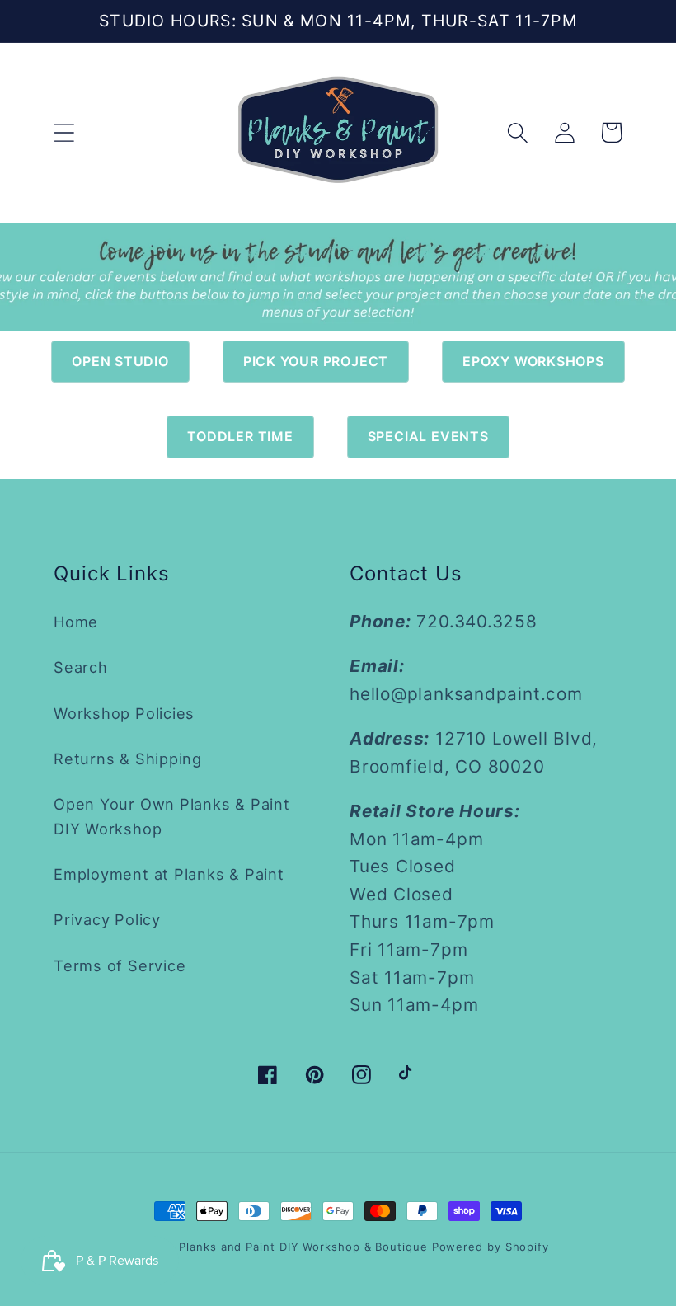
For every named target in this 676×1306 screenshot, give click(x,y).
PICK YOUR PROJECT (315, 361)
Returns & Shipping (128, 758)
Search (81, 667)
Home (76, 622)
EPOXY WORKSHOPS (533, 361)
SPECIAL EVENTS (428, 436)
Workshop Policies (124, 713)
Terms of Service (119, 965)
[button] (63, 132)
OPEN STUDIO (120, 361)
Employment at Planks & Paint (169, 874)
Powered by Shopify (490, 1246)
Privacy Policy (107, 919)
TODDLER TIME (240, 436)
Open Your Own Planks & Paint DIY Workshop (172, 816)
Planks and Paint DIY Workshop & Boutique (303, 1246)
